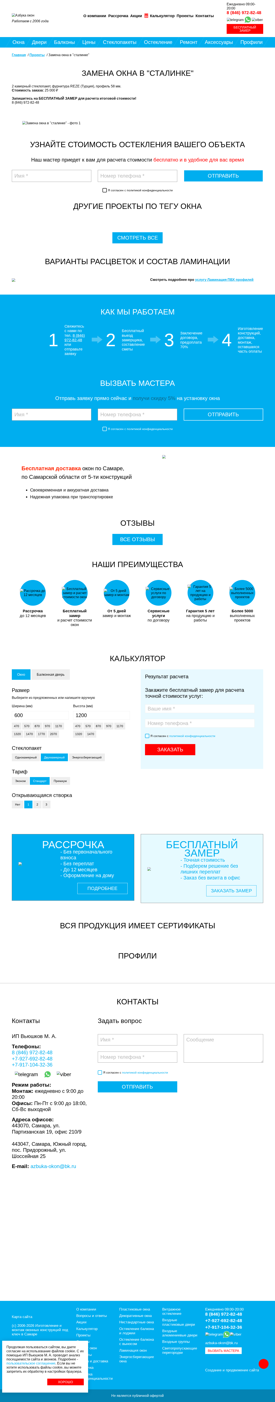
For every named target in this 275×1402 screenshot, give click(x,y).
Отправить (223, 176)
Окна (18, 42)
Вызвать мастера (223, 1351)
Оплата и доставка (92, 1361)
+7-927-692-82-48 (32, 1059)
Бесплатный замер (245, 28)
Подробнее (102, 888)
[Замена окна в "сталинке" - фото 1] (51, 125)
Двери (39, 42)
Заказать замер (231, 890)
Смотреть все (137, 238)
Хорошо (65, 1382)
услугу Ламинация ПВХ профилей (224, 280)
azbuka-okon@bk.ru (53, 1166)
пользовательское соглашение (30, 1363)
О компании (94, 16)
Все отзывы (137, 539)
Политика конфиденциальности (94, 1376)
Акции (136, 16)
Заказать (170, 749)
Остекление (158, 42)
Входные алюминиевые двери (179, 1333)
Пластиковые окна (134, 1309)
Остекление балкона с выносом (136, 1342)
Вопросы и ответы (91, 1316)
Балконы (64, 42)
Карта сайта (22, 1317)
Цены (88, 42)
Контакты (205, 16)
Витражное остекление (171, 1311)
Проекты (185, 16)
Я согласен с (140, 190)
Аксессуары (219, 42)
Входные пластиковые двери (178, 1322)
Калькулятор (162, 16)
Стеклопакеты (119, 42)
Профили (251, 42)
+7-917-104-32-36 (32, 1065)
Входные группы (176, 1342)
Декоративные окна (135, 1316)
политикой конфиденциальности (150, 190)
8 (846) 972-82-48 (244, 12)
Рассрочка (118, 16)
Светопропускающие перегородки (179, 1350)
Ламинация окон (133, 1350)
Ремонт (188, 42)
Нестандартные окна (136, 1322)
